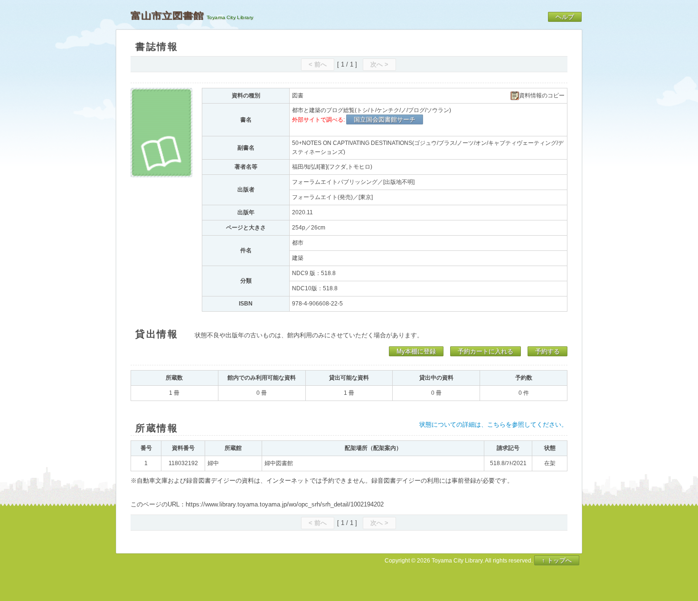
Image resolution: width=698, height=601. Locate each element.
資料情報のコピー (542, 96)
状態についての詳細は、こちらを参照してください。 (493, 424)
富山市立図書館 (167, 15)
